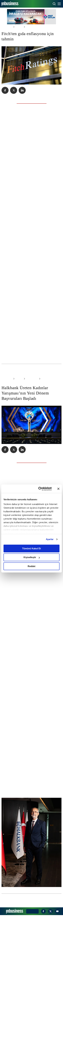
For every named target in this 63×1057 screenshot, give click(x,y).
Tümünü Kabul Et (31, 548)
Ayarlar (50, 539)
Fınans (17, 27)
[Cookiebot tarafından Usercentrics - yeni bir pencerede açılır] (39, 489)
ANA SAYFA (6, 27)
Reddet (31, 566)
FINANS (17, 433)
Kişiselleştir (30, 557)
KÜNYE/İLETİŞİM (31, 1053)
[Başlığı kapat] (58, 489)
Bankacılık (29, 433)
